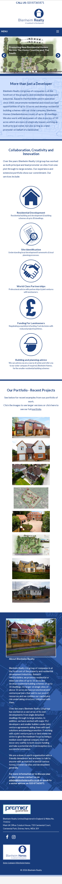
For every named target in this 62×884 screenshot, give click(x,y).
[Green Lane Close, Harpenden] (31, 437)
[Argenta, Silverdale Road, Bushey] (31, 460)
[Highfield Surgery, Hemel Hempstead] (31, 601)
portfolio (36, 409)
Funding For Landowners (31, 323)
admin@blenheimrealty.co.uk (24, 780)
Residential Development (31, 212)
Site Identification (31, 249)
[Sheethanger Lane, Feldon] (31, 531)
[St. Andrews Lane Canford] (31, 578)
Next (58, 55)
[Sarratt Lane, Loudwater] (31, 507)
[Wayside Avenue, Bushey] (31, 554)
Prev (4, 55)
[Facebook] (5, 837)
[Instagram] (12, 837)
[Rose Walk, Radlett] (31, 484)
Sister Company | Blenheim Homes (16, 863)
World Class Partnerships (31, 286)
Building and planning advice (31, 359)
